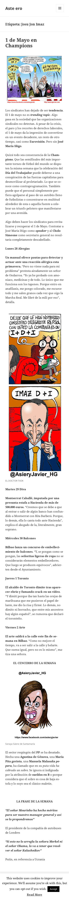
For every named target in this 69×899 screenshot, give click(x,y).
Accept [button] (53, 889)
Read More (34, 894)
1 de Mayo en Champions (21, 43)
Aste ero (13, 8)
